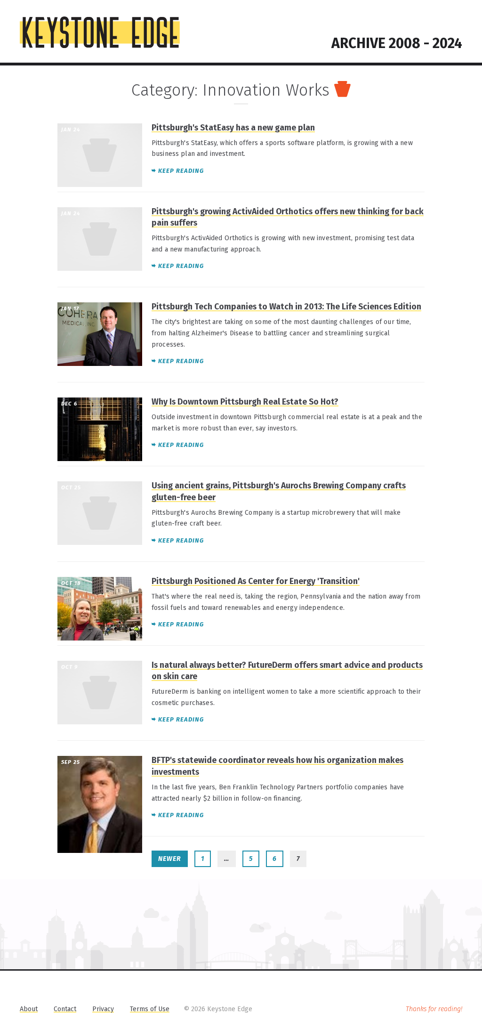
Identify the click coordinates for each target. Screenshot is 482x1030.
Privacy (103, 1009)
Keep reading (181, 170)
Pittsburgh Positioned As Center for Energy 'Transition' (256, 581)
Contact (65, 1009)
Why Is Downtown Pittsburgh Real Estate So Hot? (245, 402)
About (29, 1009)
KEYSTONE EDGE (100, 32)
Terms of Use (149, 1009)
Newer (169, 859)
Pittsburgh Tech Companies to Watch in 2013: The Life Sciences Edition (286, 307)
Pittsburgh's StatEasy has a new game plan (233, 128)
